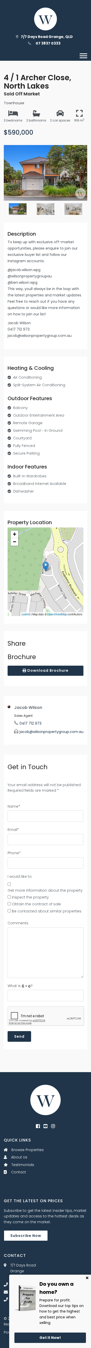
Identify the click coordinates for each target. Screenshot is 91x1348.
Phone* (14, 852)
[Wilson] (45, 1099)
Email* (13, 829)
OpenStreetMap (57, 614)
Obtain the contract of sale (36, 904)
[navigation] (83, 55)
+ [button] (14, 534)
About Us (18, 1157)
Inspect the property (30, 897)
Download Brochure (47, 670)
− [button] (14, 542)
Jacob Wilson (28, 707)
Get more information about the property (45, 890)
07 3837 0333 (48, 43)
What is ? (20, 985)
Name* (14, 806)
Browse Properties (27, 1149)
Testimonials (22, 1164)
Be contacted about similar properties (46, 911)
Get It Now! (50, 1337)
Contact (18, 1172)
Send (19, 1036)
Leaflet (26, 614)
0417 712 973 (30, 723)
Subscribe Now (25, 1235)
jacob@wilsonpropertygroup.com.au (51, 731)
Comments (18, 923)
